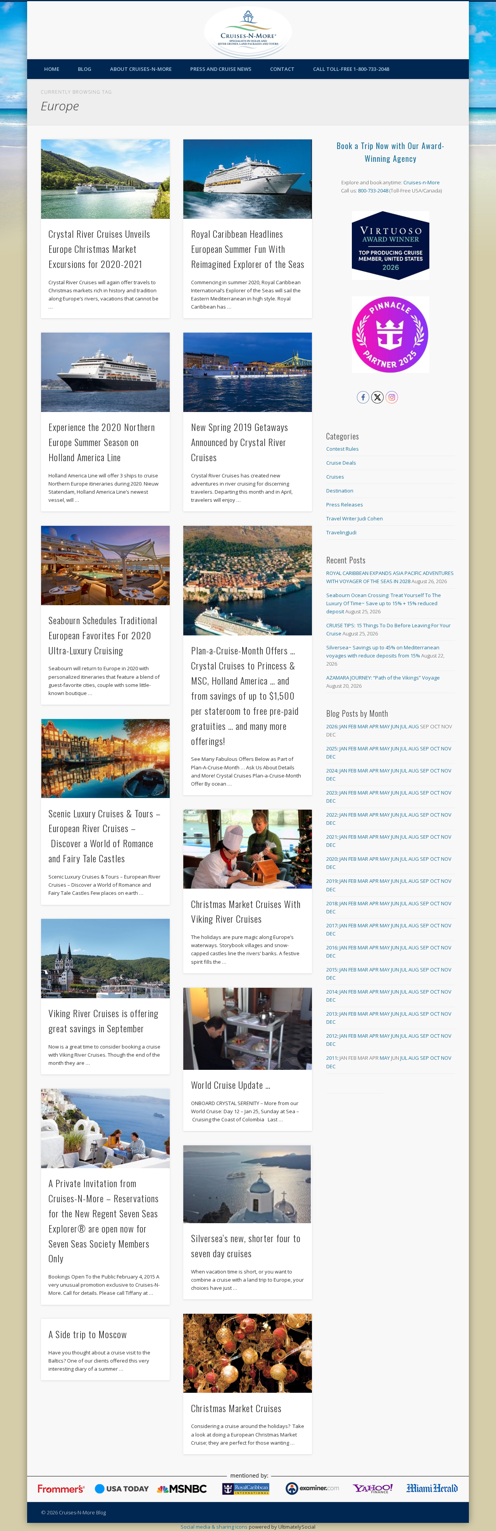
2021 (331, 836)
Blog (84, 68)
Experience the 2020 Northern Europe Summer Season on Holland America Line (101, 442)
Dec (331, 756)
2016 (331, 947)
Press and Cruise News (220, 68)
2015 (331, 969)
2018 (331, 903)
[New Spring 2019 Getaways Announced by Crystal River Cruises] (247, 372)
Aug (413, 726)
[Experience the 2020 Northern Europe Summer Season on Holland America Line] (105, 372)
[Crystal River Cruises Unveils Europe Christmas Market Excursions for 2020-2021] (105, 179)
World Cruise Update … (230, 1085)
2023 (331, 792)
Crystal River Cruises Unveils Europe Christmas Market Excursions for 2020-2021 (99, 249)
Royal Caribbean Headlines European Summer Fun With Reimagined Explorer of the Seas (248, 249)
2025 (331, 748)
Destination (339, 490)
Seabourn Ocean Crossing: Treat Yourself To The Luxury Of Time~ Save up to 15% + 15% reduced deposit (383, 603)
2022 (331, 814)
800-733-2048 (373, 190)
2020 (331, 858)
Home (51, 68)
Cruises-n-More (421, 182)
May (385, 726)
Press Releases (344, 504)
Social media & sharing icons (215, 1526)
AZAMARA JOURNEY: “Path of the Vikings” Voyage (383, 677)
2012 (331, 1035)
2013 (331, 1013)
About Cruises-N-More (141, 68)
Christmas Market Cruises (236, 1408)
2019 (331, 880)
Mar (363, 726)
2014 (331, 991)
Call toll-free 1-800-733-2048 (351, 68)
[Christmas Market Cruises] (247, 1353)
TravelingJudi (341, 532)
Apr (374, 726)
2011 (331, 1057)
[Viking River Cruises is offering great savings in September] (105, 958)
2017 (331, 925)
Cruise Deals (341, 462)
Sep (424, 748)
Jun (395, 726)
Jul (403, 726)
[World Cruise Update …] (247, 1029)
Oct (435, 748)
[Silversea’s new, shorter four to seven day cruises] (247, 1184)
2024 (331, 770)
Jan (343, 726)
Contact (282, 68)
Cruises (335, 476)
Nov (446, 748)
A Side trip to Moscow (87, 1334)
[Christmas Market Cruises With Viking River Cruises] (247, 849)
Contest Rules (342, 448)
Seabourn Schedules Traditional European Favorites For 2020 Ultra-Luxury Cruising (102, 635)
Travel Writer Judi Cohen (354, 518)
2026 (331, 726)
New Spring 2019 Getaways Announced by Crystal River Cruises (239, 442)
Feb (352, 726)
